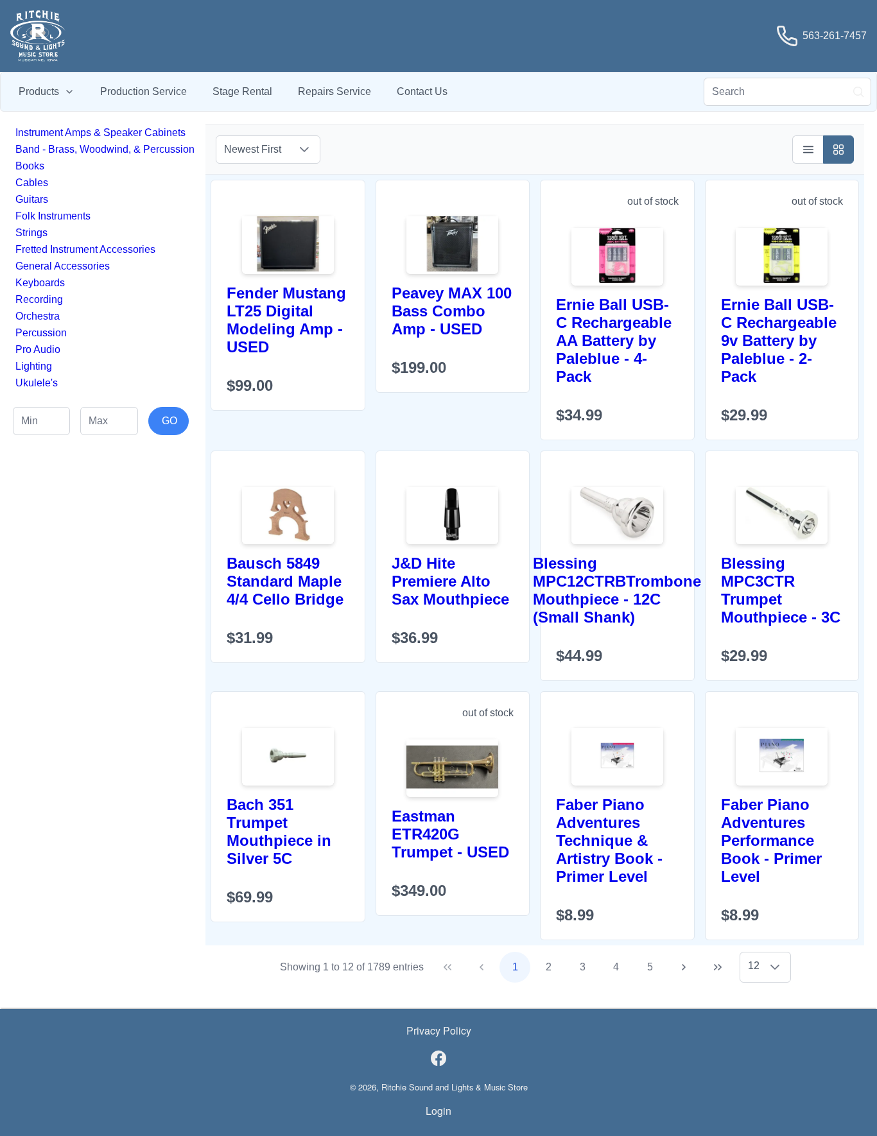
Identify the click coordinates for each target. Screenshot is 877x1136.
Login (438, 1110)
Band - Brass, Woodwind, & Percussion (105, 149)
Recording (39, 299)
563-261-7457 (835, 35)
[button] (304, 149)
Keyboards (40, 282)
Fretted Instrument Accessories (85, 249)
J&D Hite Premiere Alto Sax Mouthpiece (450, 581)
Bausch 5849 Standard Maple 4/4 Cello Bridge (285, 581)
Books (29, 165)
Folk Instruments (53, 216)
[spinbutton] (41, 421)
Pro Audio (37, 349)
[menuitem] (46, 92)
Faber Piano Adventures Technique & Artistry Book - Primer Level (609, 840)
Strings (31, 232)
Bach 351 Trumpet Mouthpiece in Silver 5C (279, 831)
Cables (31, 182)
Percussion (41, 332)
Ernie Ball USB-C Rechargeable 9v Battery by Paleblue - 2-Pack (779, 340)
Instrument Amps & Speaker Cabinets (100, 132)
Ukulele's (36, 382)
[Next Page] (683, 967)
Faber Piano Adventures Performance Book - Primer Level (771, 840)
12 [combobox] (754, 965)
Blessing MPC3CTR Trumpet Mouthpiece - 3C (780, 590)
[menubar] (233, 92)
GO (169, 420)
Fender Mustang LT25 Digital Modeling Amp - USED (286, 320)
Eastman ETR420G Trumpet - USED (450, 834)
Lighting (33, 366)
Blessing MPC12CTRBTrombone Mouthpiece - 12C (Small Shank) (617, 590)
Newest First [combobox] (252, 149)
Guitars (31, 199)
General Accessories (62, 266)
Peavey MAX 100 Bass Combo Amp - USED (452, 311)
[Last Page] (717, 967)
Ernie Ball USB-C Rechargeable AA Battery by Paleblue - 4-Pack (614, 340)
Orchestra (37, 316)
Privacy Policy (438, 1030)
